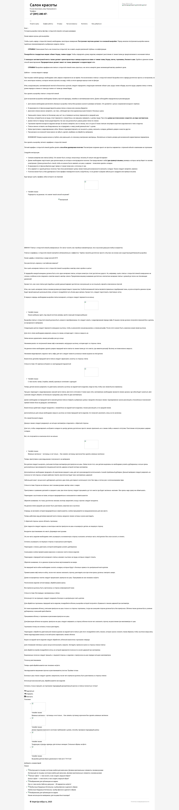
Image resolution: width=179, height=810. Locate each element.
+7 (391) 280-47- (38, 14)
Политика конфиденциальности (140, 801)
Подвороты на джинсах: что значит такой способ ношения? (48, 194)
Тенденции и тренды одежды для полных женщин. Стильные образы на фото (59, 744)
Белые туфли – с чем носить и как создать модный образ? (48, 778)
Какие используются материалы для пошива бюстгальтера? (49, 795)
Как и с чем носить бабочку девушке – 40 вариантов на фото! (49, 784)
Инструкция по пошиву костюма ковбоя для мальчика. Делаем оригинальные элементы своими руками (65, 773)
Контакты (84, 24)
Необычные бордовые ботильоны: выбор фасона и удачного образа (52, 790)
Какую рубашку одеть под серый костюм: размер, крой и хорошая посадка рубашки (57, 315)
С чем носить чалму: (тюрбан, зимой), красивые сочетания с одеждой (52, 382)
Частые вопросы (71, 24)
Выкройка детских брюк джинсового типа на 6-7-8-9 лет (51, 759)
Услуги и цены (34, 24)
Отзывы (59, 24)
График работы (48, 24)
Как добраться (96, 24)
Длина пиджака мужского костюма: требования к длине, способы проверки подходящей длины (65, 730)
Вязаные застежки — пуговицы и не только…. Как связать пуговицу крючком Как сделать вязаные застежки (66, 454)
